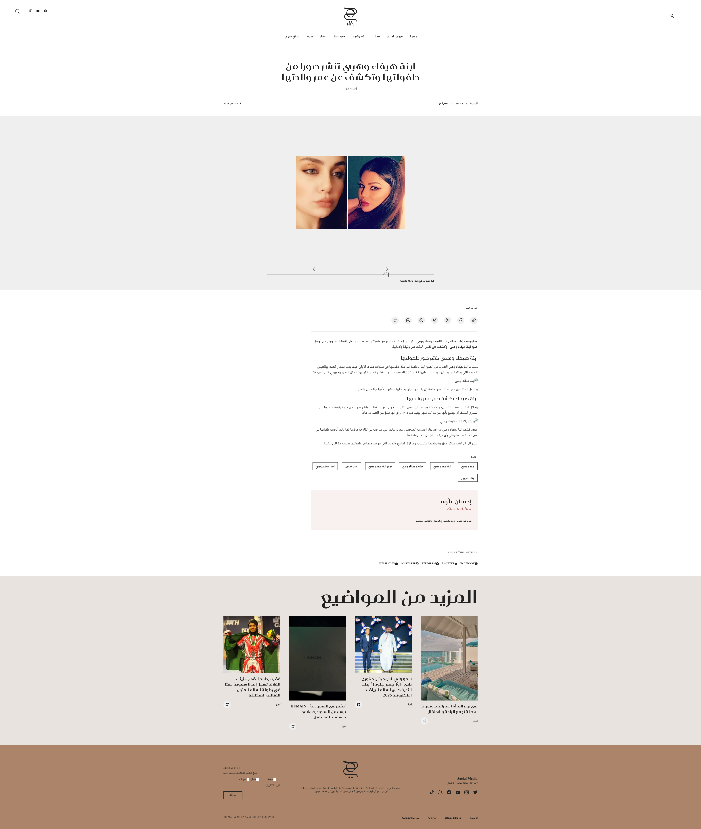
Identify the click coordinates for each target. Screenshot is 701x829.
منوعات (243, 779)
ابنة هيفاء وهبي (442, 466)
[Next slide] (314, 269)
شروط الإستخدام (453, 817)
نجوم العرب (443, 103)
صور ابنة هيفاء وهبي (464, 347)
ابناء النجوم (467, 478)
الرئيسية (474, 103)
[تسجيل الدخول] (671, 16)
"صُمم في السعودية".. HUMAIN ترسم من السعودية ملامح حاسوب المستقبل (318, 711)
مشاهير (459, 103)
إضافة (232, 795)
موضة (413, 36)
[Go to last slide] (387, 269)
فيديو (310, 36)
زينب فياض (351, 466)
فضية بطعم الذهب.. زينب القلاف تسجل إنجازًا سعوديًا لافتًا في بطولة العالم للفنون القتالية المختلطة (252, 686)
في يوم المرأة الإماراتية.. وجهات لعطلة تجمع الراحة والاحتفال (449, 709)
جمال (377, 36)
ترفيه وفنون (359, 36)
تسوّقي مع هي (291, 36)
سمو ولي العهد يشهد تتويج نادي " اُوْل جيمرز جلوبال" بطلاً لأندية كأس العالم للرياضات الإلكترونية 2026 (387, 686)
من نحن (432, 817)
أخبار (322, 36)
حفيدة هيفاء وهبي (412, 466)
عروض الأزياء (395, 36)
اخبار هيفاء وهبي (325, 466)
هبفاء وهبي (467, 466)
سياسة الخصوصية (410, 817)
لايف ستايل (339, 36)
